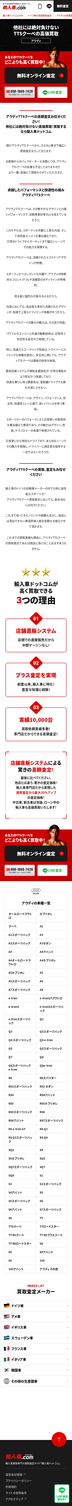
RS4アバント (47, 1095)
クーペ (12, 926)
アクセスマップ (14, 1499)
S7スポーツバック (50, 1209)
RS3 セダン (46, 1086)
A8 (41, 990)
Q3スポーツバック (51, 1031)
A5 (41, 973)
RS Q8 (44, 1137)
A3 (41, 935)
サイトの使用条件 (16, 1493)
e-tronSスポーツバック (51, 1008)
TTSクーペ (14, 1226)
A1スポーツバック (19, 935)
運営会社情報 (14, 1474)
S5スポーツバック (19, 1201)
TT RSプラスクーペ (51, 1235)
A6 (41, 981)
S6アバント (15, 1209)
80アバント (46, 1252)
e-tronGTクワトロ (51, 998)
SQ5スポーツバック (20, 1167)
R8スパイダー (48, 1078)
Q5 (10, 1048)
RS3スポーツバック (20, 1086)
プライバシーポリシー (19, 1481)
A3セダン (45, 943)
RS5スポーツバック (20, 1112)
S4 (41, 1150)
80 (10, 1252)
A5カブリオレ (16, 973)
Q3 (10, 1031)
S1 (41, 1175)
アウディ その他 (49, 1269)
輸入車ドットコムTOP (13, 15)
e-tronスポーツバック (19, 1021)
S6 (41, 1201)
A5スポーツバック (19, 981)
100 (42, 1260)
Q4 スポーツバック (19, 1040)
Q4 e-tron (46, 1040)
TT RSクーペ (16, 1235)
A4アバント (47, 952)
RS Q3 (44, 1129)
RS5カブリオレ (49, 1103)
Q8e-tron (46, 1065)
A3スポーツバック (19, 943)
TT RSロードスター (20, 1243)
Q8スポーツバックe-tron (19, 1067)
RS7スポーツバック (51, 1120)
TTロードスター (49, 1226)
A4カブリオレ (48, 960)
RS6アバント (16, 1120)
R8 (10, 1078)
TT (41, 1218)
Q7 (10, 1057)
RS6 (42, 1112)
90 (10, 1260)
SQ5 (42, 1158)
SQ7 (42, 1167)
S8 (10, 1218)
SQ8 (11, 1175)
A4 (10, 952)
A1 (41, 926)
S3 (10, 1184)
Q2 (42, 1019)
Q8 (42, 1057)
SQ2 (11, 1150)
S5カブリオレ (16, 1158)
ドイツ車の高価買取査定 (40, 15)
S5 (41, 1192)
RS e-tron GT (16, 1129)
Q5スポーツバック (51, 1048)
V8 (41, 1243)
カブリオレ (46, 914)
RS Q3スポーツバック (20, 1139)
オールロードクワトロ (20, 916)
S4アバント (15, 1192)
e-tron (12, 998)
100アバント (16, 1269)
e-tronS (13, 1007)
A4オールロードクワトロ (19, 962)
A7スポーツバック (19, 990)
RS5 (11, 1103)
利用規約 (11, 1487)
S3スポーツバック (50, 1184)
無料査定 (63, 6)
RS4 (11, 1095)
